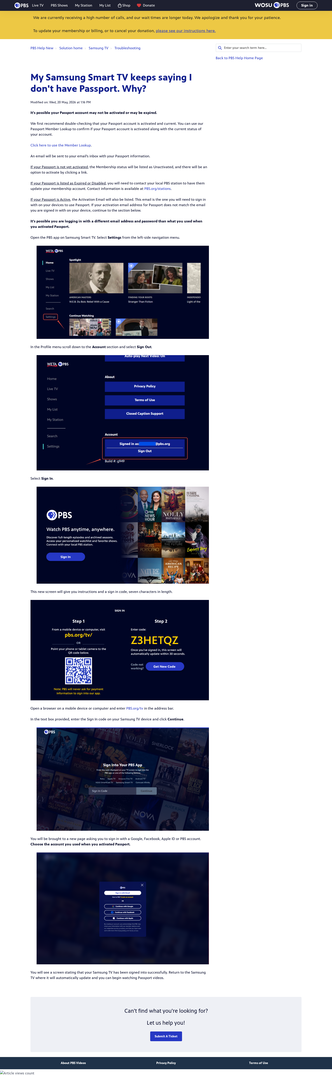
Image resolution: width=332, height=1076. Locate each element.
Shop (126, 5)
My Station (83, 5)
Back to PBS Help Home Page (239, 58)
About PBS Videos (73, 1063)
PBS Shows (59, 5)
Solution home (71, 48)
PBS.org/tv (134, 708)
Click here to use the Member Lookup (60, 145)
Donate (149, 5)
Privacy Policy (166, 1063)
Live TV (38, 5)
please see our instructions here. (186, 30)
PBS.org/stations (157, 188)
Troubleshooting (127, 48)
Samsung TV (98, 48)
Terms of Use (258, 1063)
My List (105, 5)
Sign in (307, 5)
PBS (21, 5)
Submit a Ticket (166, 1036)
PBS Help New (41, 48)
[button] (272, 5)
